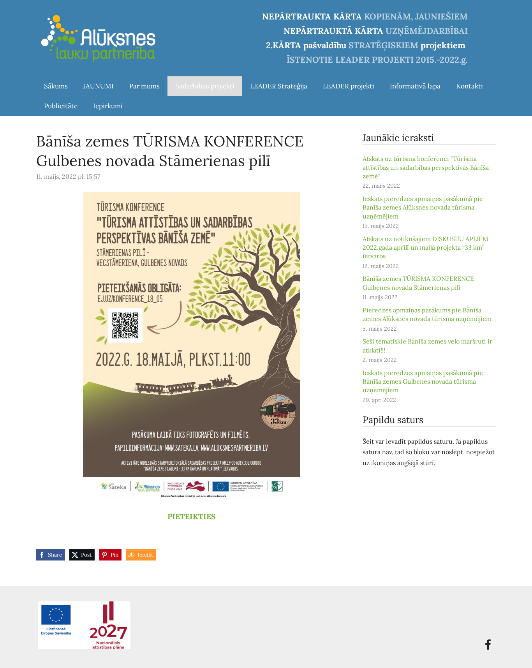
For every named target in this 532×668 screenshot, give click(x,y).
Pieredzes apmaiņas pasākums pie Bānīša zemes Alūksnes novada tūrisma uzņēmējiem (427, 314)
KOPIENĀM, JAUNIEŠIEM (416, 16)
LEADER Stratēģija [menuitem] (278, 86)
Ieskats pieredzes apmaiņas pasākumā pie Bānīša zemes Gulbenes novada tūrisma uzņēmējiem (423, 381)
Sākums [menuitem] (56, 86)
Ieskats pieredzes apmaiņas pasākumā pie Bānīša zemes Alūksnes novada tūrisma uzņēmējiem (423, 207)
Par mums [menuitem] (144, 86)
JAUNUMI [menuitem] (98, 86)
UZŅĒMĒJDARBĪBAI (427, 30)
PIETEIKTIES (191, 516)
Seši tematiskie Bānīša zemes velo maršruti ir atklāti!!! (427, 345)
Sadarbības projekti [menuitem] (204, 86)
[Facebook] (488, 644)
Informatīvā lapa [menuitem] (415, 86)
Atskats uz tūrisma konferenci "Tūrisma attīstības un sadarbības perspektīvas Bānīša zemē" (426, 167)
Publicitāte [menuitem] (61, 106)
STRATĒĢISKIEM (383, 45)
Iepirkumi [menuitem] (108, 106)
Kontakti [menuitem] (469, 86)
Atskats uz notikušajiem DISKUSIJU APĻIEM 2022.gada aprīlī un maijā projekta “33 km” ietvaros (425, 247)
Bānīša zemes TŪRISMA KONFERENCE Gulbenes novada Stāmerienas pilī (418, 283)
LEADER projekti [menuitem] (348, 86)
